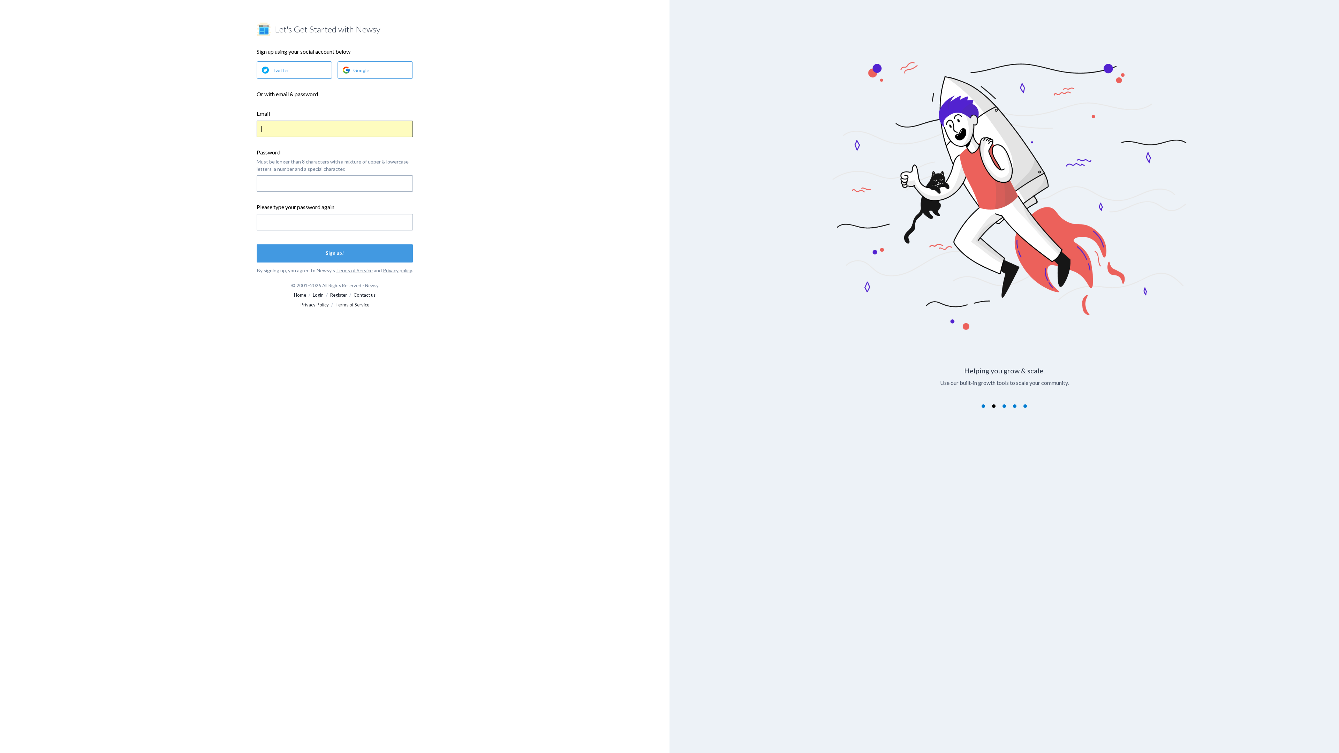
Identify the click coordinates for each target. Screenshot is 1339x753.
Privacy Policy (315, 304)
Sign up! (335, 253)
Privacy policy (397, 270)
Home (300, 295)
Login (318, 295)
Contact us (365, 295)
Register (338, 295)
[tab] (983, 406)
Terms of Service (354, 270)
